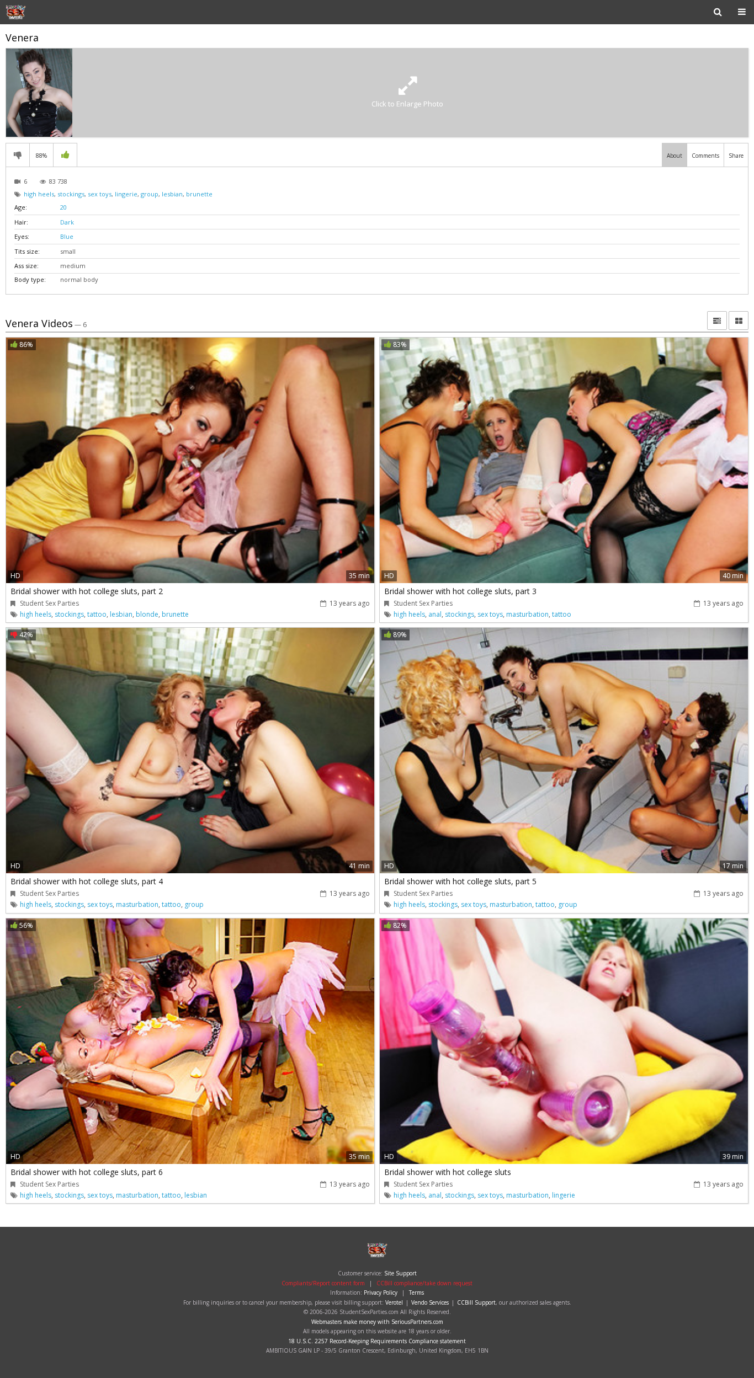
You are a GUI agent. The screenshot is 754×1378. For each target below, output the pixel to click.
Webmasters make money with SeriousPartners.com (377, 1322)
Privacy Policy (380, 1292)
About (674, 155)
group (149, 194)
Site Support (400, 1273)
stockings (70, 194)
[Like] (65, 155)
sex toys (99, 194)
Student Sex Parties (41, 12)
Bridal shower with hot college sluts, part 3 (460, 591)
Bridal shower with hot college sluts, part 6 (86, 1172)
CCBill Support (476, 1302)
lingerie (126, 194)
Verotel (394, 1302)
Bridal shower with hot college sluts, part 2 (86, 591)
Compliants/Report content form (323, 1283)
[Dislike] (18, 155)
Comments (705, 155)
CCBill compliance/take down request (424, 1283)
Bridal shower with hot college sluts (447, 1172)
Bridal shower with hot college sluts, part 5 (460, 881)
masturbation (527, 614)
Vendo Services (430, 1302)
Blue (66, 236)
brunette (199, 194)
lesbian (172, 194)
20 (63, 207)
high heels (39, 194)
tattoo (97, 614)
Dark (67, 222)
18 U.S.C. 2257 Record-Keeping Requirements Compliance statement (377, 1341)
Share (736, 155)
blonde (147, 614)
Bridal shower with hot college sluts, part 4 (86, 881)
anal (435, 614)
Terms (416, 1292)
